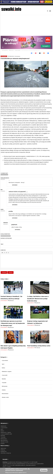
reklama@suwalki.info (31, 465)
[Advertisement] (26, 25)
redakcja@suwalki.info (20, 465)
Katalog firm (3, 451)
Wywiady (4, 379)
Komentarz (3, 250)
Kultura (3, 368)
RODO (4, 466)
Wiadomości (11, 50)
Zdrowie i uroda (5, 397)
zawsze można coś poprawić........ (18, 191)
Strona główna (5, 50)
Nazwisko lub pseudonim (6, 238)
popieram (14, 224)
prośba (11, 211)
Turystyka (4, 382)
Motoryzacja (4, 386)
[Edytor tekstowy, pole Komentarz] (26, 262)
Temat (2, 244)
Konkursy (3, 450)
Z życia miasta (17, 50)
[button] (2, 252)
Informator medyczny (6, 453)
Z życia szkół (4, 375)
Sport (3, 364)
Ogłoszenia (3, 448)
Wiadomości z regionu (6, 371)
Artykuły (4, 390)
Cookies (9, 466)
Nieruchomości (5, 393)
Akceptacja (44, 470)
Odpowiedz (14, 185)
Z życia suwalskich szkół (6, 434)
